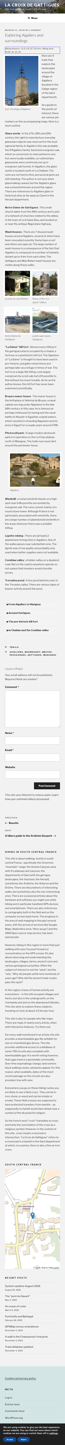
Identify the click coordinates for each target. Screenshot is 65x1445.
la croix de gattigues (32, 4)
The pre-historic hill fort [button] (23, 621)
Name (9, 733)
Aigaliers (16, 652)
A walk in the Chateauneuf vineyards (26, 1336)
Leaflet (56, 1267)
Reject (23, 1439)
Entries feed (12, 1404)
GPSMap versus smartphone (22, 1326)
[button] (32, 1215)
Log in (8, 1397)
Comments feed (14, 1411)
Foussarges (18, 655)
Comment (12, 687)
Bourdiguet (33, 652)
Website (10, 767)
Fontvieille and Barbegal (19, 1316)
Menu (34, 18)
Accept (9, 1439)
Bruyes (47, 652)
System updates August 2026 (22, 1286)
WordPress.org (14, 1417)
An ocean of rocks (15, 1306)
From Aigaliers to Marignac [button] (25, 604)
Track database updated (19, 1346)
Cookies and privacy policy (20, 1378)
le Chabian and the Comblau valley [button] (29, 630)
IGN (37, 1267)
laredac (35, 30)
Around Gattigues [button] (19, 612)
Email (9, 750)
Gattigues (35, 655)
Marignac (50, 655)
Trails (14, 647)
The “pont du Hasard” (17, 1296)
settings (53, 1433)
